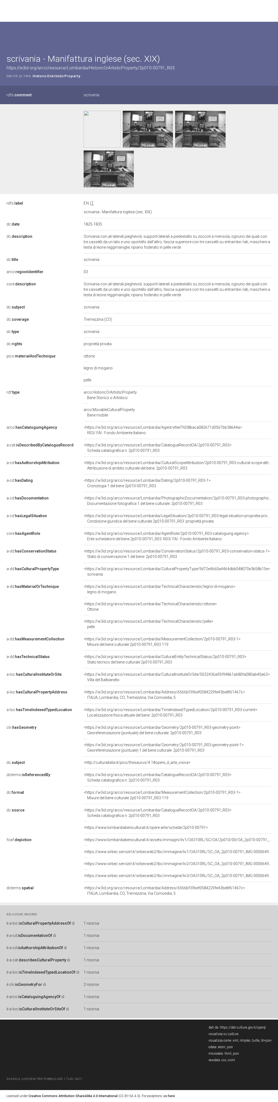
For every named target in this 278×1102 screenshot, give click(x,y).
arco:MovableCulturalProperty (109, 412)
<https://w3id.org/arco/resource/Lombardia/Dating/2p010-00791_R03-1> (147, 483)
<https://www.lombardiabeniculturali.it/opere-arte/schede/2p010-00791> (146, 827)
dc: (13, 224)
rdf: (13, 392)
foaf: (19, 840)
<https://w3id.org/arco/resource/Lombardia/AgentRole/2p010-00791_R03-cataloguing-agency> (166, 536)
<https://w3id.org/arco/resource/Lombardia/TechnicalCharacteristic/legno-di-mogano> (159, 589)
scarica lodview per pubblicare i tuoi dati (44, 1079)
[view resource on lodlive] (268, 35)
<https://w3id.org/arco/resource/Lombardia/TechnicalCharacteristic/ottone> (150, 607)
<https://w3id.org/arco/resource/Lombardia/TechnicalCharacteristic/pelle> (148, 624)
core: (21, 284)
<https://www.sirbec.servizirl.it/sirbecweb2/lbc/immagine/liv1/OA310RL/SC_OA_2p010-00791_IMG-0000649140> (180, 852)
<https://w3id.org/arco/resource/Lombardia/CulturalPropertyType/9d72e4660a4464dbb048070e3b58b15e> (177, 571)
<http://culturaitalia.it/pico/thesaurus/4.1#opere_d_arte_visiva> (137, 762)
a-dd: (31, 551)
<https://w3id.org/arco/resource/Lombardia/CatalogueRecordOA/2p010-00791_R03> (158, 448)
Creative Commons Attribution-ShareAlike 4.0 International (73, 1096)
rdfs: (19, 95)
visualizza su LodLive (223, 1034)
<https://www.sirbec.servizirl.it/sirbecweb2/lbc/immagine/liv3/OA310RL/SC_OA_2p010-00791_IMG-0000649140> (180, 875)
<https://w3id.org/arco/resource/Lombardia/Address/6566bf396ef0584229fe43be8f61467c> (164, 695)
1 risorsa (91, 923)
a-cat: (40, 445)
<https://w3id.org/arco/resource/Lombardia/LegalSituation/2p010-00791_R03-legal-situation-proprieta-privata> (179, 518)
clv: (21, 727)
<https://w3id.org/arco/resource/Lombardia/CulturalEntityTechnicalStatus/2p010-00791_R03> (165, 659)
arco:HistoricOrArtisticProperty (110, 395)
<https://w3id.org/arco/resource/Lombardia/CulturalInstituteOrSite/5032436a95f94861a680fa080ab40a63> (177, 677)
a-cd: (33, 463)
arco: (25, 272)
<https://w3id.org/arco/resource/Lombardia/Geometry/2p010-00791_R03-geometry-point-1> (164, 747)
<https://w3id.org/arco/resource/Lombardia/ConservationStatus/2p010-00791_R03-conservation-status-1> (177, 554)
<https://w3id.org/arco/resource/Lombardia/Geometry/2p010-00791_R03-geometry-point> (162, 730)
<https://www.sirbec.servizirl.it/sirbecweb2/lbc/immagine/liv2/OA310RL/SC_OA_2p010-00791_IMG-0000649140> (180, 864)
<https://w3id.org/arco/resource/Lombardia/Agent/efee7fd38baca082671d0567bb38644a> (163, 430)
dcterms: (28, 775)
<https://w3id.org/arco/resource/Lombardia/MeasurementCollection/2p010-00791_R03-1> (162, 642)
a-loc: (34, 674)
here (171, 1096)
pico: (31, 356)
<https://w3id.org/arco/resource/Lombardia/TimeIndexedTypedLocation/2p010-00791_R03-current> (170, 712)
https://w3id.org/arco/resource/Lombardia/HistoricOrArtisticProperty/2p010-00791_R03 (91, 67)
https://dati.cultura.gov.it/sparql (243, 1027)
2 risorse (91, 984)
